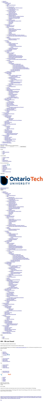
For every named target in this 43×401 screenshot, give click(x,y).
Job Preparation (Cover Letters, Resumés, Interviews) (15, 225)
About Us (8, 106)
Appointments (11, 80)
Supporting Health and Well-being (10, 329)
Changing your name (12, 54)
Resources (8, 60)
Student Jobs (11, 22)
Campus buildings (5, 364)
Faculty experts (5, 359)
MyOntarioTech (5, 160)
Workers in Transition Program (12, 134)
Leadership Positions (12, 44)
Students (8, 110)
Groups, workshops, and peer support (15, 75)
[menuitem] (23, 1)
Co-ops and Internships (8, 131)
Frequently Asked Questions (11, 108)
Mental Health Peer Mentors (15, 82)
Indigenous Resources (8, 122)
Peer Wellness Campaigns (13, 96)
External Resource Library (13, 284)
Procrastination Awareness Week (14, 18)
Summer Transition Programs (9, 113)
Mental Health (9, 73)
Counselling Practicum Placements (14, 77)
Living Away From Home (11, 140)
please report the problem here (21, 347)
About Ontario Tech (6, 371)
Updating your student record (16, 64)
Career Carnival (11, 28)
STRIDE (10, 19)
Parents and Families (6, 135)
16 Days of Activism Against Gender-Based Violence (17, 59)
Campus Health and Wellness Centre (13, 97)
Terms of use (5, 352)
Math (7, 196)
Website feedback (5, 353)
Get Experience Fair (12, 31)
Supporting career (7, 138)
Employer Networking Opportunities (15, 29)
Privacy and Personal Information (12, 105)
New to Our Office (10, 103)
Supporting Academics (8, 137)
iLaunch (10, 32)
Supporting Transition (8, 330)
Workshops (8, 37)
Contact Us (4, 1)
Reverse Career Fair (12, 34)
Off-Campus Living (8, 98)
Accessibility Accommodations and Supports (16, 107)
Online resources (13, 79)
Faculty (8, 111)
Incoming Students (6, 112)
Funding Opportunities (8, 132)
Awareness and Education (11, 58)
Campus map (5, 365)
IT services (4, 169)
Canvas (4, 158)
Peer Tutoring (11, 21)
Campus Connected (14, 76)
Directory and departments (7, 168)
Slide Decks (9, 117)
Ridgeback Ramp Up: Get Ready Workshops (16, 16)
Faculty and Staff (5, 114)
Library (4, 170)
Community (7, 40)
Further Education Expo (13, 30)
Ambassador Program (12, 45)
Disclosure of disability (10, 299)
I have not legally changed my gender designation (21, 68)
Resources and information (7, 161)
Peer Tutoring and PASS (11, 210)
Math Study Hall (11, 6)
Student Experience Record (13, 48)
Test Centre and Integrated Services (10, 300)
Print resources (11, 118)
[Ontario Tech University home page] (21, 186)
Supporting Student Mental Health (10, 314)
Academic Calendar (6, 157)
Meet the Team (11, 101)
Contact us (4, 351)
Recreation (8, 88)
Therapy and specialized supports (16, 81)
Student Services (5, 2)
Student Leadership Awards (13, 43)
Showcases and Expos (10, 128)
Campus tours (5, 366)
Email (3, 159)
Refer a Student (7, 123)
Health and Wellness (8, 72)
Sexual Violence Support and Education (15, 57)
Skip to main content (3, 144)
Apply (4, 151)
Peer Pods (10, 23)
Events (8, 27)
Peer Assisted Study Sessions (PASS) (15, 211)
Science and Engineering (11, 10)
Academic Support (8, 3)
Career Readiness (7, 24)
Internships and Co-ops (10, 25)
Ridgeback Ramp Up (12, 15)
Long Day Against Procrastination (14, 17)
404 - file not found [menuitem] (6, 338)
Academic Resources (8, 115)
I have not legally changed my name (19, 66)
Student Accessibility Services (10, 99)
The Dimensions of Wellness (13, 92)
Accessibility (7, 136)
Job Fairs (10, 33)
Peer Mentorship (9, 240)
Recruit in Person (7, 125)
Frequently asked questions (15, 69)
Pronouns (10, 62)
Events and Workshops (10, 102)
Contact (8, 4)
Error (3, 337)
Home (4, 336)
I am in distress (9, 85)
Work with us (7, 129)
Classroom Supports (8, 116)
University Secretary (6, 372)
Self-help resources (12, 78)
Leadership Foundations (13, 49)
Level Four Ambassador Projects (16, 46)
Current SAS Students (10, 104)
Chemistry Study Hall (12, 11)
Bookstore (4, 166)
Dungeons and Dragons (13, 39)
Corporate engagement (8, 130)
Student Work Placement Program (12, 133)
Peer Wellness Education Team (14, 91)
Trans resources (11, 63)
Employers (4, 315)
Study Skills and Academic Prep (12, 14)
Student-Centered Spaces (11, 71)
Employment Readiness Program (14, 38)
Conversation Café (12, 8)
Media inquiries (5, 360)
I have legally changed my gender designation (20, 67)
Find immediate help (12, 86)
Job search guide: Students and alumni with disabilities (18, 226)
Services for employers (6, 361)
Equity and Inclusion (8, 241)
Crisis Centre (5, 167)
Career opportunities (6, 152)
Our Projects (11, 93)
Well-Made (13, 95)
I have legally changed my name (18, 65)
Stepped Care (11, 83)
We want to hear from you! (15, 70)
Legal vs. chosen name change (18, 255)
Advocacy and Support (10, 52)
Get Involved (9, 42)
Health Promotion (10, 90)
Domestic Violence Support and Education (16, 56)
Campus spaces (11, 61)
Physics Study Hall (12, 12)
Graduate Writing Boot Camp (14, 9)
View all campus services (7, 171)
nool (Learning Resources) (11, 195)
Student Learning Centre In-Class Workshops (14, 120)
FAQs (10, 74)
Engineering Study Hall (13, 13)
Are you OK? (11, 53)
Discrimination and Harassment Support (15, 55)
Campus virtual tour (6, 367)
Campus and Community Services (16, 270)
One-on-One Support (10, 26)
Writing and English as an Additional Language (14, 7)
